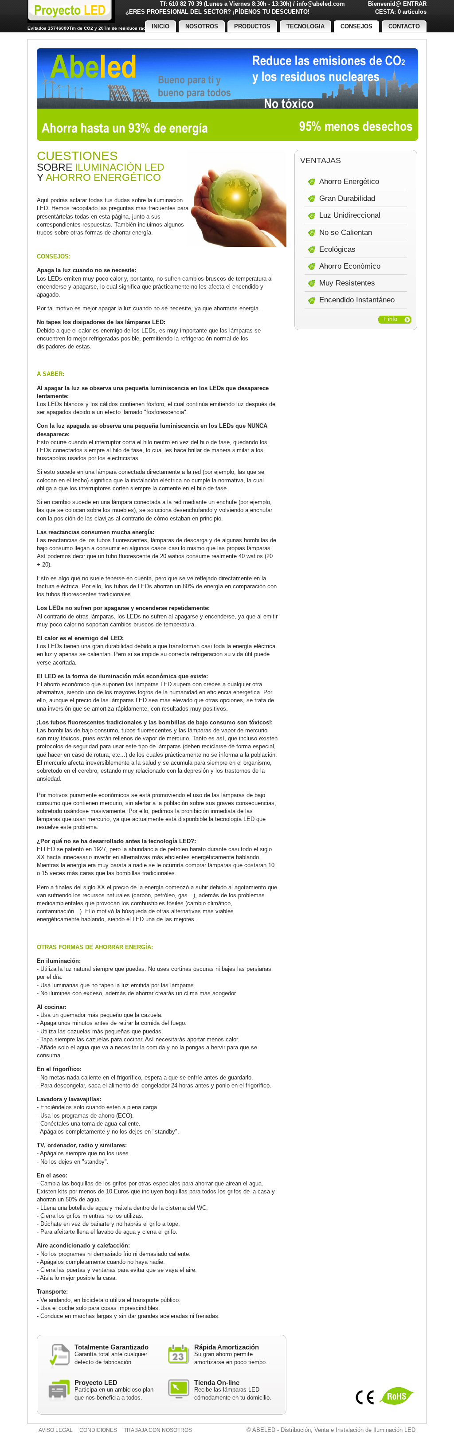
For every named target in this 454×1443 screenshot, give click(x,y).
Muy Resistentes (347, 283)
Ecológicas (337, 249)
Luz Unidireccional (349, 215)
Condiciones (98, 1430)
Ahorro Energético (349, 181)
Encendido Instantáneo (357, 300)
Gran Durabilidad (347, 198)
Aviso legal (56, 1430)
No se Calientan (345, 232)
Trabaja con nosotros (158, 1430)
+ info (390, 319)
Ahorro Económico (349, 266)
